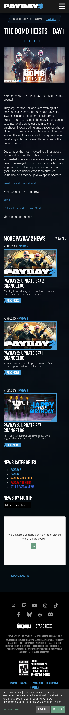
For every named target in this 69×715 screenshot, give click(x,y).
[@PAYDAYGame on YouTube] (34, 605)
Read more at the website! (20, 183)
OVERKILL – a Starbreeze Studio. (24, 208)
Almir (7, 200)
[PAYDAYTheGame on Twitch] (24, 605)
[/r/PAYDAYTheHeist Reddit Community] (39, 614)
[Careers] (34, 687)
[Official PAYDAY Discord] (50, 614)
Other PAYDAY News (22, 486)
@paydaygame (20, 575)
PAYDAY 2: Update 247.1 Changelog (23, 355)
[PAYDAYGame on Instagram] (45, 605)
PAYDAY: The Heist (21, 482)
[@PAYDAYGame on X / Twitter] (13, 605)
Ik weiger (43, 709)
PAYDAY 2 (51, 19)
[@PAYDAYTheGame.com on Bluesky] (29, 614)
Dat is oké (58, 709)
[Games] (24, 683)
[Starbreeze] (52, 683)
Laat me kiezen (11, 709)
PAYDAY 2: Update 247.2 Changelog (24, 283)
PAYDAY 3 (16, 469)
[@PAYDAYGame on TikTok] (55, 605)
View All (60, 238)
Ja (34, 546)
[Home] (13, 683)
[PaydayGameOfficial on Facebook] (18, 614)
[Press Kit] (37, 683)
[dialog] (34, 702)
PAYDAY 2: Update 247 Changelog (22, 427)
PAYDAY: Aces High (21, 478)
